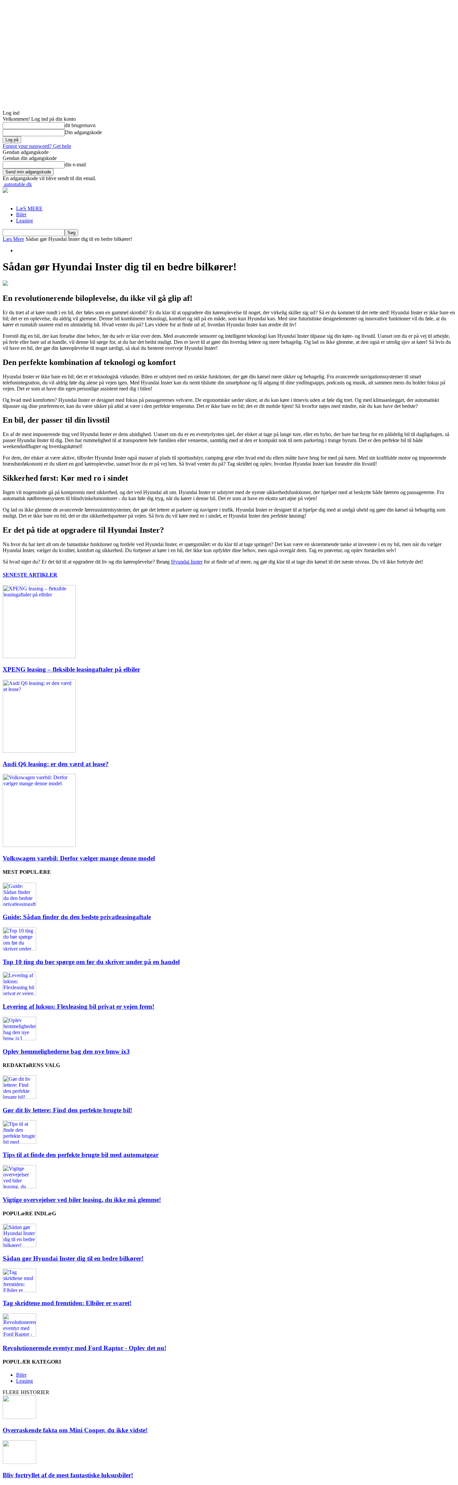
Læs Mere (13, 239)
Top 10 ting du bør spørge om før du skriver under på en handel (91, 961)
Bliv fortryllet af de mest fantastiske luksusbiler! (68, 1475)
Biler (21, 214)
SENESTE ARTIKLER (30, 575)
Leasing (24, 220)
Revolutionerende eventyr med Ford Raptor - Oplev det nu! (84, 1347)
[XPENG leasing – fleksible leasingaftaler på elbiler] (39, 656)
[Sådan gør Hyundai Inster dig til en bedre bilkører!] (19, 1245)
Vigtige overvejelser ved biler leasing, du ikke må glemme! (82, 1199)
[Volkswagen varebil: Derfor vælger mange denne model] (39, 845)
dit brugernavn (80, 125)
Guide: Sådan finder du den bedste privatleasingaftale (77, 916)
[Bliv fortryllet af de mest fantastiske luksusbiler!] (19, 1462)
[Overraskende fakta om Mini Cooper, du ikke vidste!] (19, 1417)
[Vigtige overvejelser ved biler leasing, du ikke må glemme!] (19, 1186)
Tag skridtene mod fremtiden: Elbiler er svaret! (67, 1303)
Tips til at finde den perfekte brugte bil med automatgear (81, 1154)
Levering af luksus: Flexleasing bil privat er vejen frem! (78, 1006)
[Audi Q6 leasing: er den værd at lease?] (39, 751)
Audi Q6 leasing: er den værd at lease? (56, 763)
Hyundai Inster (187, 562)
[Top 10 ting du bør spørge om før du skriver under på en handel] (19, 949)
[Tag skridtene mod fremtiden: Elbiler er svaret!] (19, 1290)
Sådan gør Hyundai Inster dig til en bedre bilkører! (73, 1258)
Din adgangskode (83, 132)
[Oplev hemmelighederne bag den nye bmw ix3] (19, 1038)
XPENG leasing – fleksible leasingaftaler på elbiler (71, 669)
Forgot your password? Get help (37, 146)
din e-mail (75, 164)
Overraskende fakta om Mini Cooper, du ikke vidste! (75, 1430)
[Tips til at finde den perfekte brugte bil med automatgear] (19, 1142)
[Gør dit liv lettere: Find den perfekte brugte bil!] (19, 1097)
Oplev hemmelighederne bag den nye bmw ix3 (66, 1051)
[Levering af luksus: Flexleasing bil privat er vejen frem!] (19, 993)
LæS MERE (29, 208)
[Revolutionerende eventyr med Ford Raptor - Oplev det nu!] (19, 1335)
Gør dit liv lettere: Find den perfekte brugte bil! (67, 1110)
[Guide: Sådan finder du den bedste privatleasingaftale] (19, 904)
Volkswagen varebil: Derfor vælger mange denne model (79, 858)
